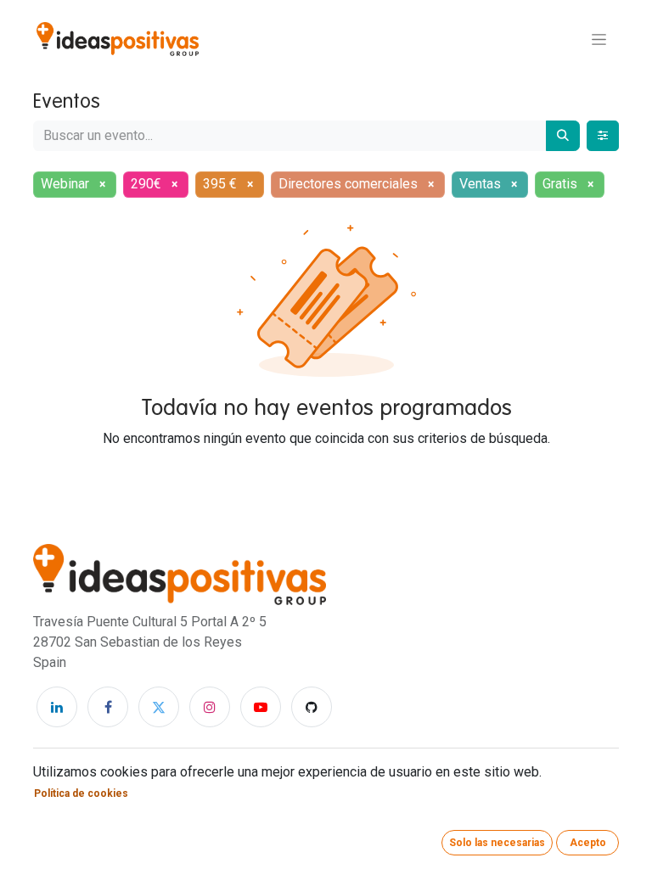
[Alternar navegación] (598, 39)
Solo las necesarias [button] (497, 843)
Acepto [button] (588, 843)
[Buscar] (563, 136)
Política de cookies (81, 793)
